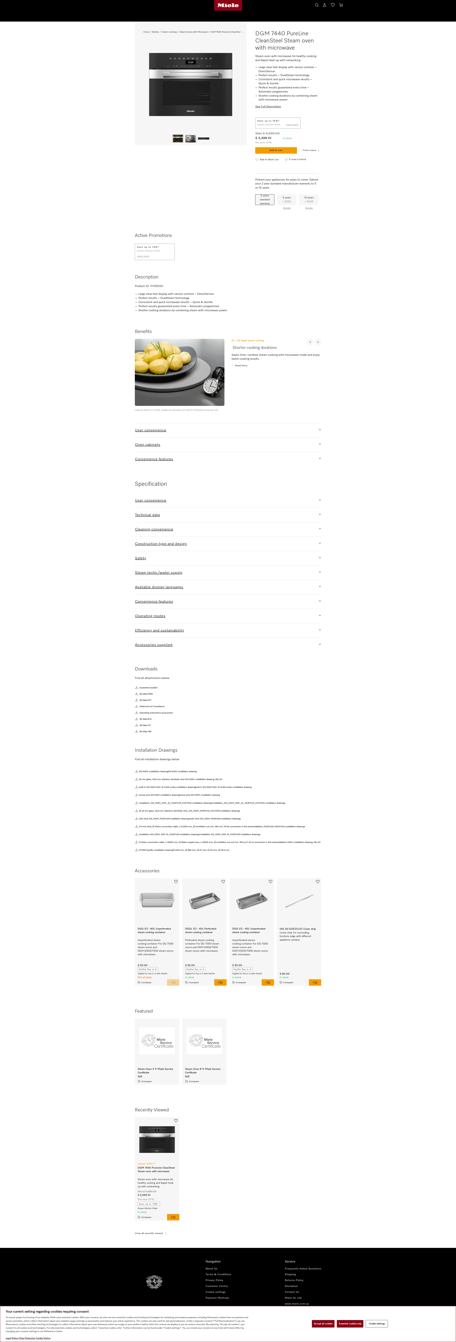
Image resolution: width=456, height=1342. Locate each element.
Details (287, 208)
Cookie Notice (43, 1338)
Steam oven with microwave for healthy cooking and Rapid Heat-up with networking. (156, 1183)
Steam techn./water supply (159, 572)
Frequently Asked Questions (303, 1268)
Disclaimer (291, 1286)
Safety (140, 558)
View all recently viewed (149, 1233)
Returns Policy (294, 1280)
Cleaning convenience (154, 529)
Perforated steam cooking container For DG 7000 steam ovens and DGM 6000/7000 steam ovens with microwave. (202, 945)
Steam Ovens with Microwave (193, 32)
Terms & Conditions (218, 1274)
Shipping (290, 1274)
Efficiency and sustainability (159, 630)
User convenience (150, 430)
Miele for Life (293, 1298)
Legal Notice (12, 1338)
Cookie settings (377, 1324)
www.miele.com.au (297, 1304)
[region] (228, 1324)
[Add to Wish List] (176, 881)
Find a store (309, 150)
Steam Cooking (169, 32)
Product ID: (142, 286)
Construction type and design (161, 544)
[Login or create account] (324, 5)
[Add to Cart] (173, 982)
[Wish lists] (333, 5)
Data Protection (27, 1338)
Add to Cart (276, 150)
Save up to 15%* (149, 1204)
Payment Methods (217, 1298)
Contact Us (292, 1292)
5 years (287, 199)
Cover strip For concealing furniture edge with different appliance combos (295, 936)
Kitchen (155, 32)
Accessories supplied (154, 645)
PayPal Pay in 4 (148, 969)
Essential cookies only (350, 1324)
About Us (211, 1268)
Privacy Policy (214, 1280)
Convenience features (154, 459)
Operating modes (150, 616)
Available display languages (159, 587)
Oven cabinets (147, 445)
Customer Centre (217, 1286)
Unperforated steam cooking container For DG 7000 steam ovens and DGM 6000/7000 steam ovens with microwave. (155, 947)
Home (146, 32)
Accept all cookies (323, 1324)
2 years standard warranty (265, 199)
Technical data (147, 515)
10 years (309, 199)
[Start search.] (316, 4)
